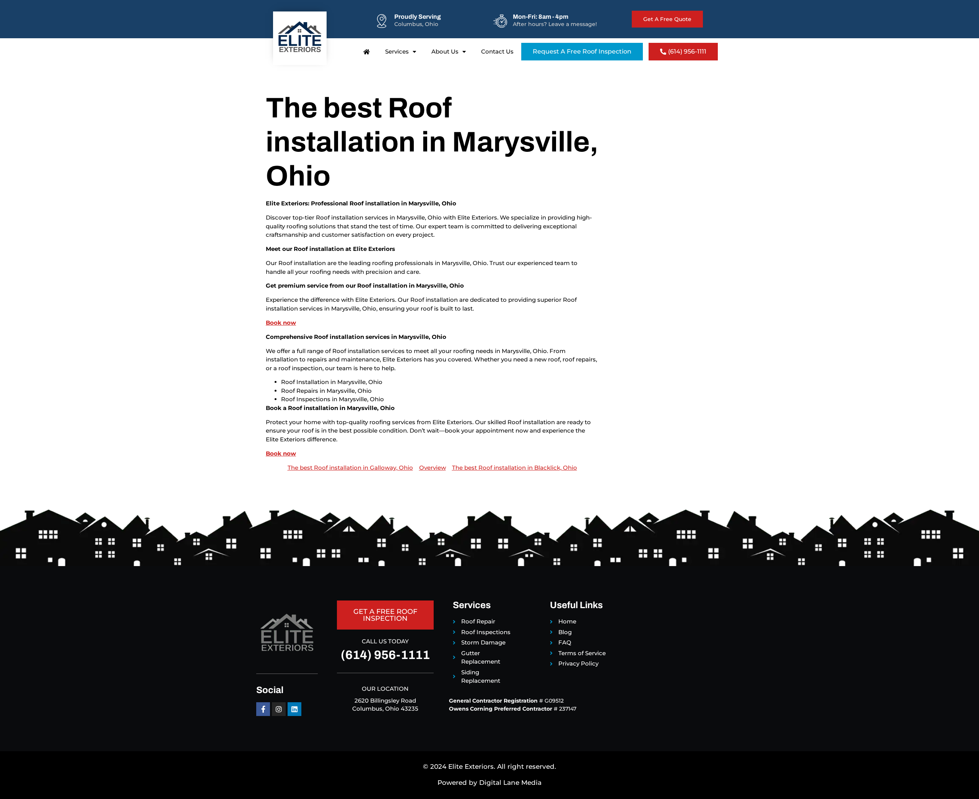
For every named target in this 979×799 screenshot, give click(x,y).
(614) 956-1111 (385, 655)
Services (397, 51)
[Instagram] (279, 709)
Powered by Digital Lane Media (489, 782)
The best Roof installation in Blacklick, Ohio (514, 467)
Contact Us (497, 51)
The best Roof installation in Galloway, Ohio (350, 467)
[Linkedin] (294, 709)
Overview (432, 467)
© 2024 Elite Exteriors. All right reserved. (489, 766)
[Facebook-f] (263, 709)
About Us (445, 51)
